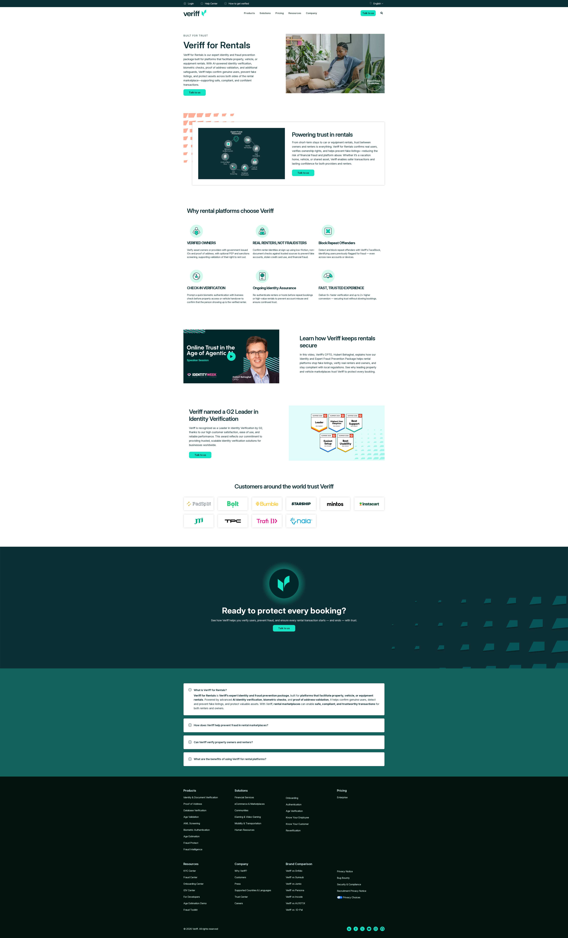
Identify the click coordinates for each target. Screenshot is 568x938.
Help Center (211, 3)
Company (311, 13)
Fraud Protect (190, 842)
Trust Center (241, 896)
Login (191, 3)
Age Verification (294, 810)
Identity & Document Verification (200, 797)
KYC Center (189, 870)
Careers (239, 903)
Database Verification (194, 810)
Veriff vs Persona (295, 890)
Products (249, 13)
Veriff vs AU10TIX (295, 903)
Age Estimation (191, 836)
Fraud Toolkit (190, 909)
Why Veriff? (241, 870)
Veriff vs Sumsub (295, 877)
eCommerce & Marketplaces (250, 803)
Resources (294, 13)
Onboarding (292, 797)
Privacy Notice (345, 871)
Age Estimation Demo (195, 903)
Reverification (293, 830)
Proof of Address (192, 803)
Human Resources (244, 829)
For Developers (191, 896)
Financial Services (244, 797)
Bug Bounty (343, 877)
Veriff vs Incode (294, 896)
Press (238, 883)
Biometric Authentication (196, 829)
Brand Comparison (299, 864)
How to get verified (239, 3)
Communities (241, 810)
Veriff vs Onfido (294, 870)
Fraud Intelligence (192, 849)
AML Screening (191, 823)
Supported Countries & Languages (253, 890)
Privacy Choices (351, 897)
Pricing (279, 13)
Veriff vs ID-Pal (294, 909)
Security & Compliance (349, 884)
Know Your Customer (297, 823)
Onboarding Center (193, 883)
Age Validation (191, 816)
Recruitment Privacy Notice (351, 890)
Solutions (265, 13)
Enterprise (342, 797)
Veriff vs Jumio (293, 883)
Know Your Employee (297, 817)
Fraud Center (190, 877)
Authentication (293, 804)
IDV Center (189, 890)
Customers (240, 877)
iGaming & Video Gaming (248, 816)
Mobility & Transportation (248, 823)
